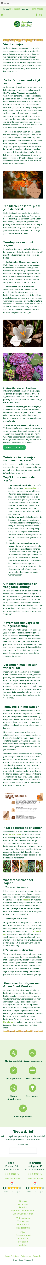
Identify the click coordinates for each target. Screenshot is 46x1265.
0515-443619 (37, 9)
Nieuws (23, 1201)
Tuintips (23, 1207)
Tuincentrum (23, 1218)
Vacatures (23, 1204)
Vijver (23, 1232)
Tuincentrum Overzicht (31, 1256)
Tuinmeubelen (23, 1235)
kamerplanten (14, 834)
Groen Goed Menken (23, 1214)
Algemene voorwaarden (23, 1210)
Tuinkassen (23, 1221)
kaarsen (26, 899)
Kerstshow (23, 1245)
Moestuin (23, 1242)
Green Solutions (12, 1256)
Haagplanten (23, 1228)
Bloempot (23, 1238)
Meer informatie (11, 1178)
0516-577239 (14, 9)
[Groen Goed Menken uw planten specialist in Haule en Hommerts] (23, 23)
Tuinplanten (23, 1224)
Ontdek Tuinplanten (14, 447)
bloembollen (30, 488)
